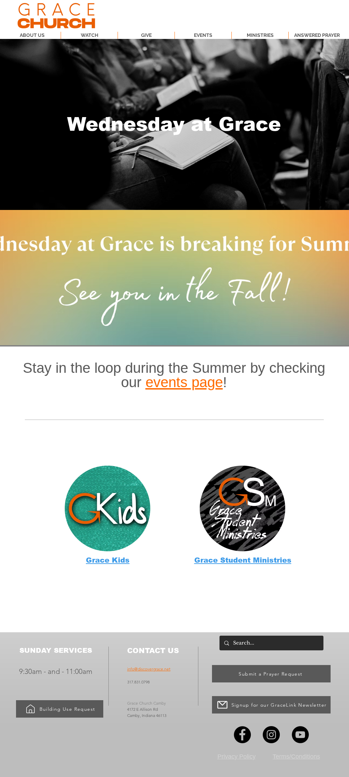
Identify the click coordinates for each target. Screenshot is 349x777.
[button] (260, 35)
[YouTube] (300, 734)
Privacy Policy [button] (236, 756)
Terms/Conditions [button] (296, 756)
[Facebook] (242, 734)
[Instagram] (271, 734)
